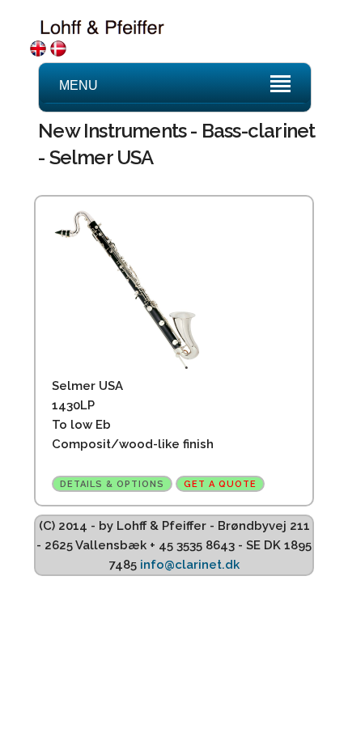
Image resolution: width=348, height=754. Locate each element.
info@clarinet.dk (190, 564)
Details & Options (112, 484)
